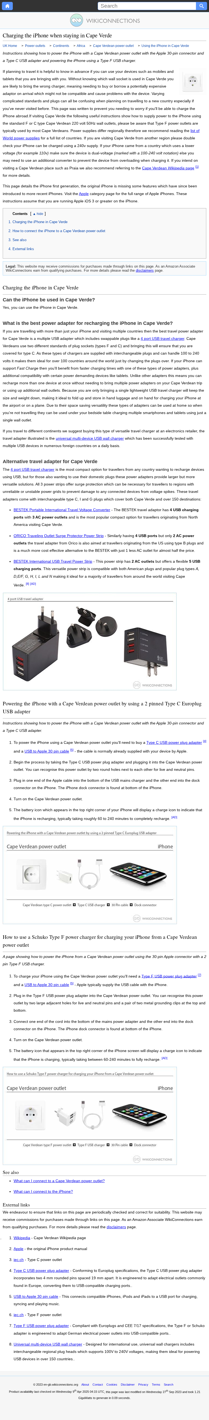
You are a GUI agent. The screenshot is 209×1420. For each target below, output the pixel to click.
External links (23, 249)
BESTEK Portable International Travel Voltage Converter (62, 510)
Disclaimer (128, 1384)
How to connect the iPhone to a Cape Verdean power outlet (59, 231)
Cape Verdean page (168, 168)
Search (168, 1384)
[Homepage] (7, 6)
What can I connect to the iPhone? (43, 1192)
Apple (84, 194)
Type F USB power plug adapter (169, 976)
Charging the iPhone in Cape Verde (40, 222)
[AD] (33, 583)
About (85, 1384)
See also (19, 240)
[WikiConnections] (104, 20)
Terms (156, 1384)
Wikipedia (22, 1238)
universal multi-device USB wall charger (90, 438)
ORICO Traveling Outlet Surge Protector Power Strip (59, 536)
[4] (204, 741)
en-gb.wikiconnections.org (61, 1384)
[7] (199, 974)
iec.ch (19, 1260)
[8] (27, 583)
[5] (71, 749)
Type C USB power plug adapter (174, 743)
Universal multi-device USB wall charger (48, 1344)
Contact (98, 1384)
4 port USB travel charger (162, 339)
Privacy (143, 1384)
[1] (197, 166)
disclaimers (145, 270)
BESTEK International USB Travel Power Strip (53, 561)
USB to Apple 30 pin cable (46, 751)
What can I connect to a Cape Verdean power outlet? (59, 1181)
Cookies (111, 1384)
